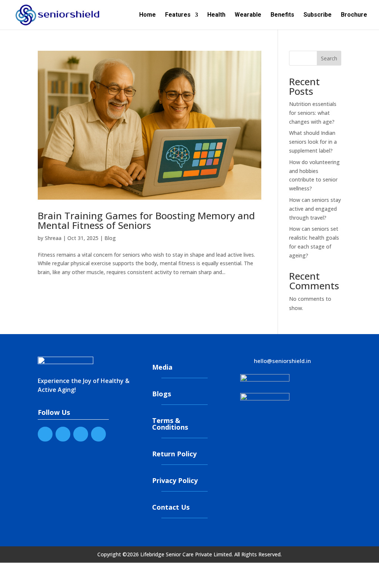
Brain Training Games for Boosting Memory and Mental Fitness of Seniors (146, 220)
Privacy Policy (175, 480)
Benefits (282, 15)
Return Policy (174, 453)
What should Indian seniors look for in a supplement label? (313, 141)
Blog (110, 237)
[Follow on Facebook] (45, 434)
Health (216, 15)
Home (147, 15)
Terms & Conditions (170, 424)
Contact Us (171, 507)
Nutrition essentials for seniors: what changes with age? (312, 112)
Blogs (161, 393)
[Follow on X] (63, 434)
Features (178, 15)
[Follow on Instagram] (98, 434)
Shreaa (53, 237)
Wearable (248, 15)
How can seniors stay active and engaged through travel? (315, 208)
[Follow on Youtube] (80, 434)
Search (329, 58)
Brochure (354, 15)
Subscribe (317, 15)
